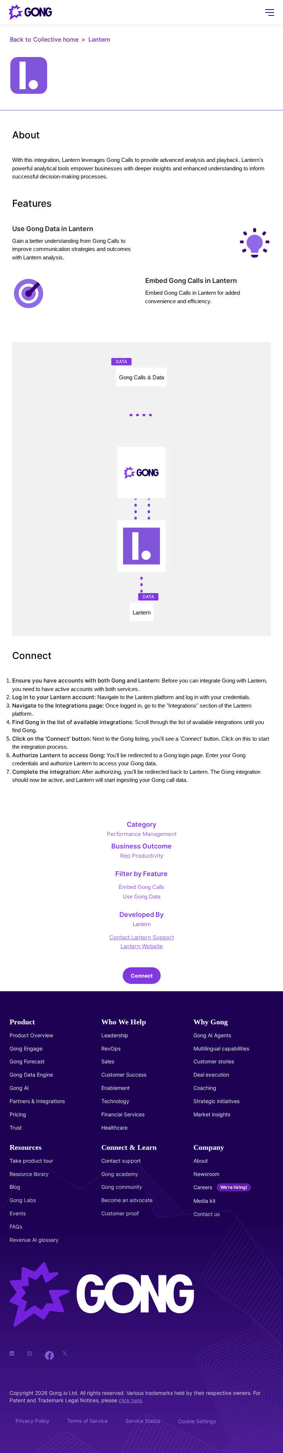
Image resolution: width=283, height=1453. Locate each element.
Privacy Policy (32, 1421)
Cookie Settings (197, 1421)
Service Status (142, 1421)
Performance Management (142, 833)
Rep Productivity (141, 855)
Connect (142, 975)
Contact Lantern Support (141, 937)
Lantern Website (141, 946)
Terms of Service (87, 1421)
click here (130, 1400)
